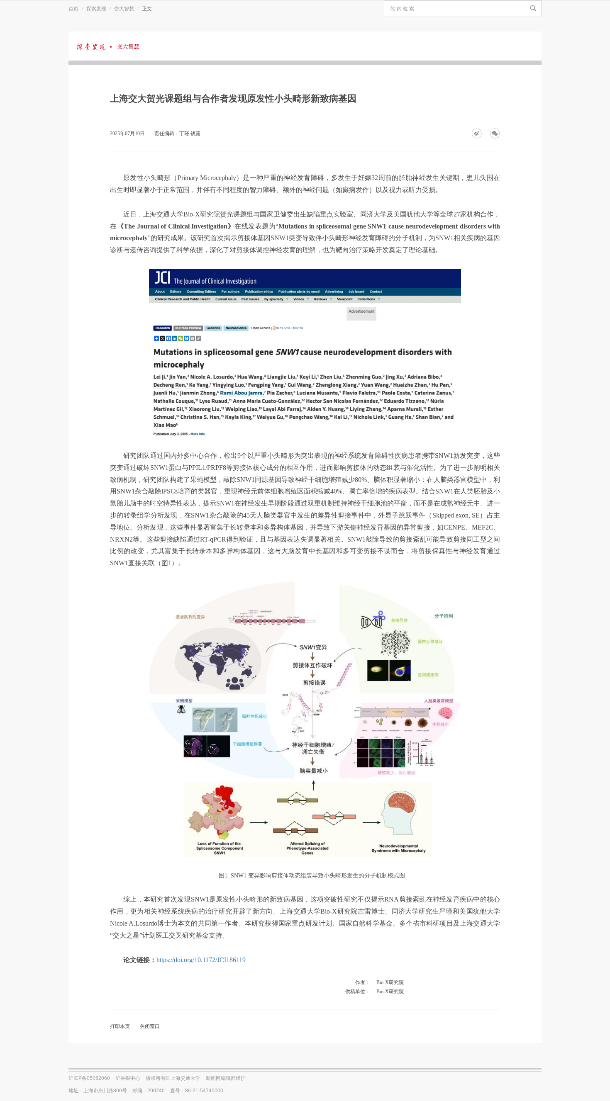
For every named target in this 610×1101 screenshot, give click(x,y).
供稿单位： (357, 991)
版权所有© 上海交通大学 (173, 1078)
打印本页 (120, 1026)
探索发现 (96, 9)
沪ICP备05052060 (89, 1078)
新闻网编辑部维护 (226, 1078)
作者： (362, 982)
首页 (73, 9)
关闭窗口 (150, 1026)
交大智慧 (124, 9)
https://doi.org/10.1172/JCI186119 (201, 959)
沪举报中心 (127, 1078)
